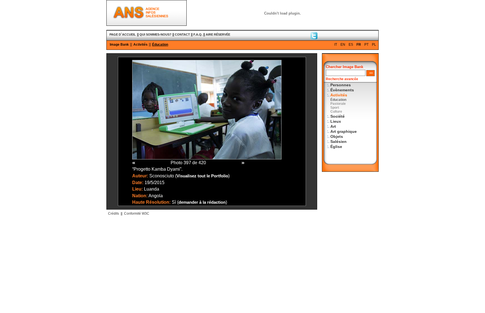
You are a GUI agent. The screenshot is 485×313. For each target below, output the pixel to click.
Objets (336, 137)
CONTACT (182, 34)
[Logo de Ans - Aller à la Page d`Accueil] (146, 24)
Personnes (340, 85)
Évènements (342, 90)
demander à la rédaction (202, 202)
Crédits (113, 213)
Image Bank (119, 45)
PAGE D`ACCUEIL (122, 34)
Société (337, 116)
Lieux (335, 121)
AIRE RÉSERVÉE (218, 34)
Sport (334, 108)
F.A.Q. (197, 34)
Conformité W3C (136, 213)
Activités (140, 45)
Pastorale (338, 104)
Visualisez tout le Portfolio (202, 176)
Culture (336, 111)
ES (351, 45)
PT (366, 45)
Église (336, 147)
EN (342, 45)
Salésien (338, 142)
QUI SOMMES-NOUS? (155, 34)
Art (333, 126)
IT (335, 45)
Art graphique (343, 131)
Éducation (160, 45)
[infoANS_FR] (313, 38)
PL (374, 45)
